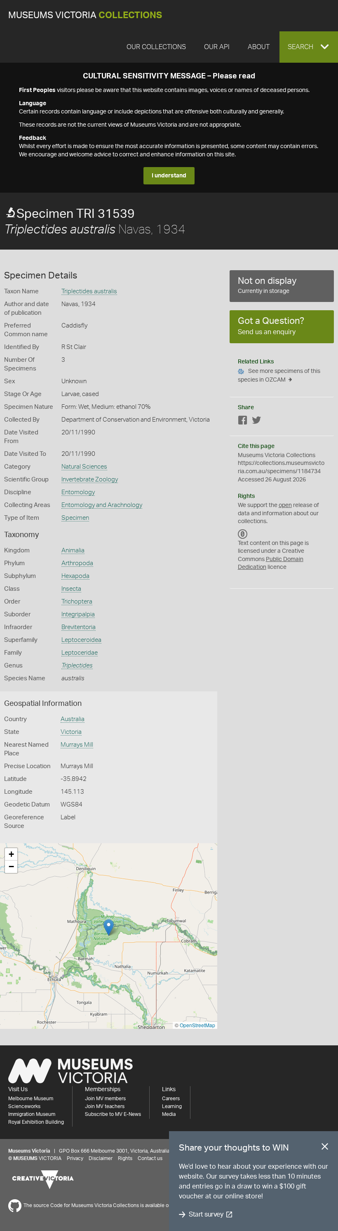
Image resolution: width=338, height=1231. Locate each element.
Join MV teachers (104, 1106)
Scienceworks (24, 1106)
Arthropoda (77, 563)
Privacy (75, 1158)
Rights (125, 1158)
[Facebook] (243, 421)
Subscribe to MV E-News (113, 1114)
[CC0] (243, 534)
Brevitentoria (78, 627)
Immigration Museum (31, 1114)
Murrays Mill (77, 745)
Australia (72, 719)
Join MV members (105, 1098)
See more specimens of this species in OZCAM (279, 375)
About (259, 47)
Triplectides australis (89, 291)
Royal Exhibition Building (36, 1122)
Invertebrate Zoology (89, 479)
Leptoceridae (79, 653)
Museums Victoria (85, 15)
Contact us (150, 1158)
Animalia (72, 550)
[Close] (325, 1148)
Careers (171, 1098)
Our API (217, 47)
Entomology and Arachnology (101, 505)
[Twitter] (256, 421)
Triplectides (77, 666)
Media (169, 1114)
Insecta (71, 589)
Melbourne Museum (30, 1098)
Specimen (75, 518)
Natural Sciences (84, 467)
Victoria (71, 732)
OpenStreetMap (197, 1024)
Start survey (206, 1214)
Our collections (156, 47)
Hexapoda (75, 576)
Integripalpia (78, 614)
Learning (172, 1106)
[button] (308, 47)
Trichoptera (76, 602)
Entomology (78, 492)
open (285, 505)
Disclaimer (101, 1158)
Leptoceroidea (81, 640)
